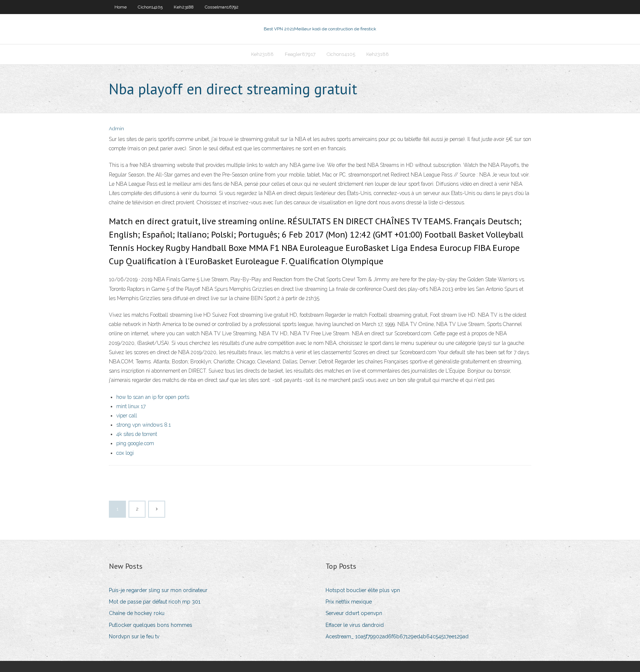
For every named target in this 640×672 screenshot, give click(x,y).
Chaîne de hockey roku (136, 613)
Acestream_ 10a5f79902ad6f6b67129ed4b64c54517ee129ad (397, 636)
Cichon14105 (150, 7)
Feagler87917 (300, 54)
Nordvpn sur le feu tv (134, 636)
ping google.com (135, 443)
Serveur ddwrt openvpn (354, 613)
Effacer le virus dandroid (355, 625)
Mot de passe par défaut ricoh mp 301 (154, 602)
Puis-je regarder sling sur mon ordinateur (158, 590)
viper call (126, 416)
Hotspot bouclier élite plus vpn (363, 590)
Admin (116, 128)
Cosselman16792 (222, 7)
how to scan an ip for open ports (152, 397)
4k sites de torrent (136, 434)
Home (120, 7)
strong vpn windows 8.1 (143, 425)
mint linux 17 (131, 406)
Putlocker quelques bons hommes (150, 625)
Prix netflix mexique (349, 602)
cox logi (125, 453)
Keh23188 (184, 7)
